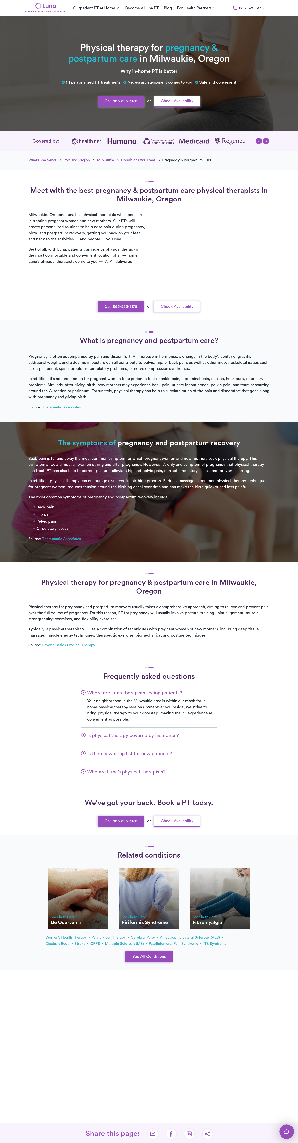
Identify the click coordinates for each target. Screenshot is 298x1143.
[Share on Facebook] (171, 1134)
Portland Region (77, 160)
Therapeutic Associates (61, 407)
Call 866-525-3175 (121, 101)
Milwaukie (105, 160)
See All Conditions (149, 956)
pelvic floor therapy (109, 937)
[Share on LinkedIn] (189, 1134)
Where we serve (42, 160)
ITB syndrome (215, 943)
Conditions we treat (138, 160)
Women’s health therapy (67, 937)
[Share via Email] (153, 1134)
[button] (259, 141)
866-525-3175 (251, 8)
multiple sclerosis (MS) (125, 943)
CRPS (95, 943)
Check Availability (177, 101)
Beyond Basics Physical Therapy (68, 645)
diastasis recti (58, 943)
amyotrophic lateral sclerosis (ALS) (190, 937)
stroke (80, 943)
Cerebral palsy (143, 937)
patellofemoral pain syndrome (174, 943)
